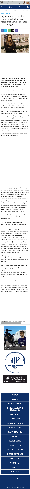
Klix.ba (14, 130)
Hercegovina (17, 321)
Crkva (22, 483)
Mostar (22, 321)
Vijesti (9, 483)
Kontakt (15, 485)
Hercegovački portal (10, 321)
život (19, 323)
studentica (14, 323)
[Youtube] (18, 478)
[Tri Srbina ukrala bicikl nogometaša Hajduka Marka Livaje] (15, 338)
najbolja (3, 323)
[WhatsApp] (9, 30)
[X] (5, 30)
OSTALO (26, 483)
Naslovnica (3, 10)
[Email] (12, 30)
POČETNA (4, 483)
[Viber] (16, 30)
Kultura (7, 13)
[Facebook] (2, 30)
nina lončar (8, 323)
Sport (18, 483)
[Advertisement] (15, 65)
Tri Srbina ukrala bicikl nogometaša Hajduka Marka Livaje (14, 346)
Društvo (7, 10)
